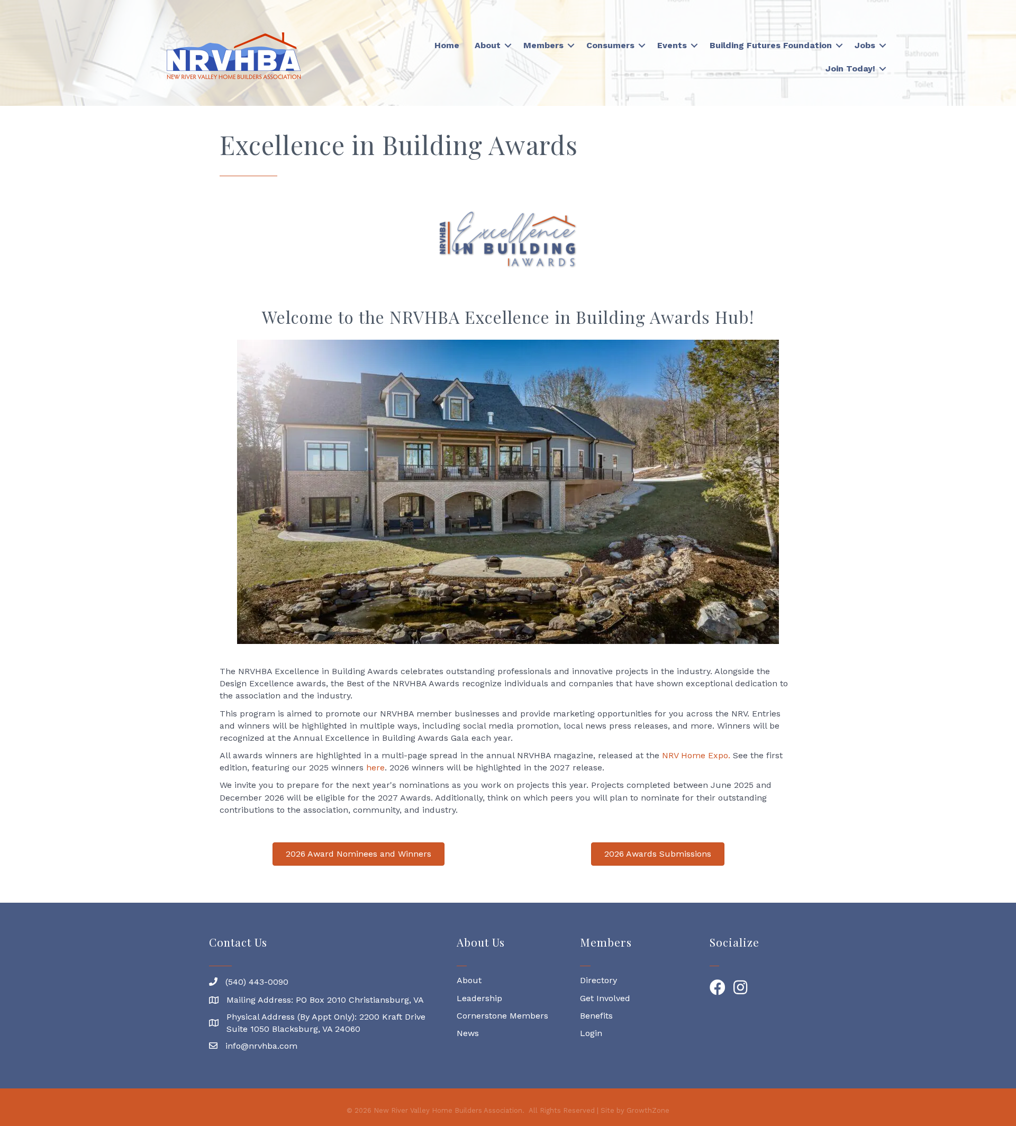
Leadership (479, 998)
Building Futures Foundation (771, 45)
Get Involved (605, 998)
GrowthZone (648, 1110)
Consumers (610, 45)
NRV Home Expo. (694, 755)
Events (672, 45)
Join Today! (850, 68)
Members (543, 45)
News (468, 1033)
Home (446, 45)
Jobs (865, 45)
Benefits (596, 1016)
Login (591, 1033)
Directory (598, 980)
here (375, 767)
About (488, 45)
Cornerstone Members (502, 1016)
